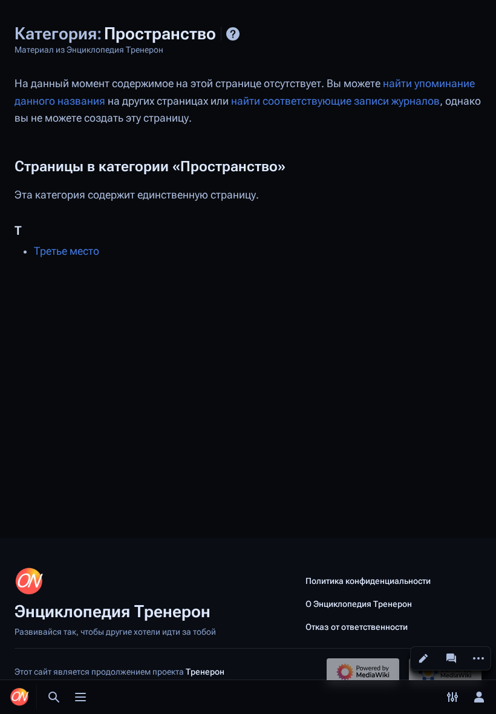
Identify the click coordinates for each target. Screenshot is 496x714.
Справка (233, 34)
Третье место (66, 251)
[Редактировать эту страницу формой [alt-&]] (423, 658)
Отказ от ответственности (356, 627)
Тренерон (205, 671)
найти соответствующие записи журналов (335, 101)
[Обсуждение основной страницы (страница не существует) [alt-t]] (451, 658)
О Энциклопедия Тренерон (358, 604)
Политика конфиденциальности (368, 581)
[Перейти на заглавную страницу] (19, 697)
